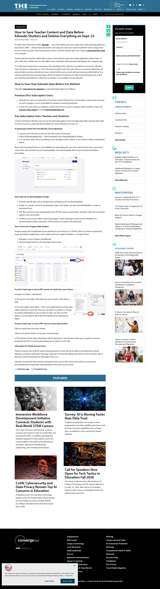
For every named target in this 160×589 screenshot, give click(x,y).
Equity (95, 14)
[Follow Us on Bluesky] (130, 5)
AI (89, 14)
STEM (84, 14)
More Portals (120, 140)
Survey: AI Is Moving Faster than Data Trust (85, 416)
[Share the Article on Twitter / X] (108, 34)
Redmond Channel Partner (78, 557)
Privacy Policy (133, 64)
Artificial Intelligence (123, 106)
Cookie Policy (80, 581)
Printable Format (40, 369)
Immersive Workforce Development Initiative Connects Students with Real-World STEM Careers (34, 420)
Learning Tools (121, 120)
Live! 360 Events (74, 547)
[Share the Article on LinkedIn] (108, 30)
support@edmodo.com (54, 109)
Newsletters (131, 9)
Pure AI (70, 554)
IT (101, 14)
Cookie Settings (49, 581)
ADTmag (109, 536)
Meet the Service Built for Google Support (128, 216)
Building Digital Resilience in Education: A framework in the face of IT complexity (127, 159)
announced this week (96, 50)
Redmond (110, 554)
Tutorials (55, 14)
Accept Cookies (67, 581)
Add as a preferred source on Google (119, 4)
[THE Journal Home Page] (31, 6)
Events (119, 9)
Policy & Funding (122, 126)
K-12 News (52, 9)
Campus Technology (75, 543)
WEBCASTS (122, 152)
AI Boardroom (72, 536)
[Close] (74, 565)
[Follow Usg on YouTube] (140, 5)
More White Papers (123, 235)
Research (88, 9)
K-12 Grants (66, 14)
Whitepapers (124, 192)
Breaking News (21, 27)
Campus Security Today (116, 540)
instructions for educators (34, 89)
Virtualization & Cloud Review (79, 568)
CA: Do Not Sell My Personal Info (111, 581)
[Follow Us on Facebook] (133, 5)
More (140, 9)
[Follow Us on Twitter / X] (137, 5)
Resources (108, 9)
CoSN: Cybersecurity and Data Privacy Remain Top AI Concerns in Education (36, 487)
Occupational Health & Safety (118, 550)
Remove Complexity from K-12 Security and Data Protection (127, 198)
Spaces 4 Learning (74, 561)
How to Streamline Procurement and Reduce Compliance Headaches (128, 284)
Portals (120, 102)
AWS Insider (72, 540)
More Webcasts (121, 180)
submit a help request (28, 109)
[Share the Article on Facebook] (108, 26)
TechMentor (111, 561)
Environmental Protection (117, 543)
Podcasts (98, 9)
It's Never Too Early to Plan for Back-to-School (127, 313)
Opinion (70, 9)
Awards (78, 9)
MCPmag (110, 547)
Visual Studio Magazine (116, 568)
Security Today (112, 557)
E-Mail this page (23, 369)
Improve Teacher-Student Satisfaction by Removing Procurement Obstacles (125, 341)
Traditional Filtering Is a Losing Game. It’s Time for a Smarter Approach (127, 170)
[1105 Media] (28, 560)
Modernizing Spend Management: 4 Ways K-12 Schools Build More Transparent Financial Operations (129, 226)
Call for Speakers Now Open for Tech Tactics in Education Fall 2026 (82, 473)
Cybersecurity (120, 113)
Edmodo (45, 44)
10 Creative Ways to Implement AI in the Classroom (128, 207)
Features (61, 9)
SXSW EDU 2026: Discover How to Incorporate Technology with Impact (128, 255)
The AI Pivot (111, 564)
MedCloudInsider (74, 550)
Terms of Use (93, 581)
